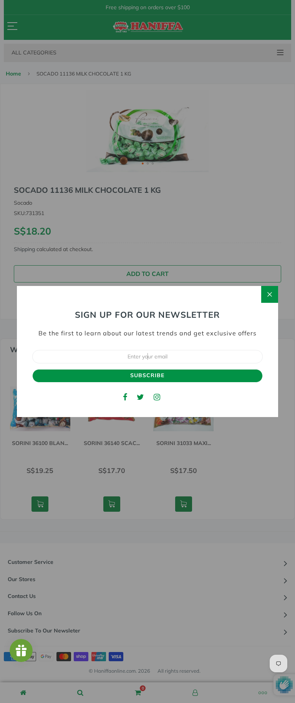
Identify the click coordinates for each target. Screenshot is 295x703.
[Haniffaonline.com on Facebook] (125, 397)
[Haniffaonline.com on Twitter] (140, 397)
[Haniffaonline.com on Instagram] (157, 397)
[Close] (269, 294)
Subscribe (147, 375)
